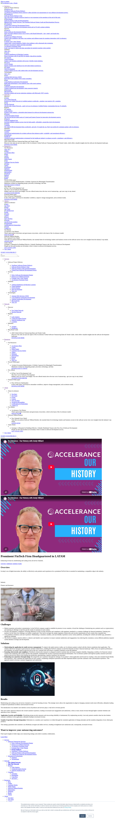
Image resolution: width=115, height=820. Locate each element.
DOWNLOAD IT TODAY (12, 185)
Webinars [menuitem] (10, 791)
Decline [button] (90, 816)
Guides (14, 347)
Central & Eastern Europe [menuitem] (19, 769)
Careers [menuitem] (10, 801)
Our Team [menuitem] (11, 799)
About (6, 201)
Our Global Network (17, 310)
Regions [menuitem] (10, 765)
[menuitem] (16, 749)
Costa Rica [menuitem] (15, 777)
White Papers (15, 349)
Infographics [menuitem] (11, 790)
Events (13, 397)
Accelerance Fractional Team (20, 280)
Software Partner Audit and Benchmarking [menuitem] (24, 753)
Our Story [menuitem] (11, 798)
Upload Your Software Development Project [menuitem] (24, 754)
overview (3, 563)
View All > (7, 51)
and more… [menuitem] (15, 778)
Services (6, 6)
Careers (14, 399)
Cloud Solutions (16, 286)
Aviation (14, 326)
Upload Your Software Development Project (24, 270)
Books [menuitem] (10, 793)
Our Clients (7, 249)
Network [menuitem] (6, 761)
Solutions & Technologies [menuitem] (15, 756)
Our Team (14, 396)
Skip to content (5, 1)
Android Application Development (21, 299)
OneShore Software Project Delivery (22, 265)
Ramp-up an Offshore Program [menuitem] (20, 744)
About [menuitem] (6, 796)
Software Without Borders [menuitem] (15, 788)
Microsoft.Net (15, 301)
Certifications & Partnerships (20, 404)
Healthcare (15, 328)
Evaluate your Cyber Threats (20, 278)
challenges (9, 563)
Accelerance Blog (17, 346)
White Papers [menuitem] (11, 786)
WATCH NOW (8, 235)
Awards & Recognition (18, 402)
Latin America (16, 317)
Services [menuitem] (6, 740)
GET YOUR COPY (10, 247)
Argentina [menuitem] (14, 773)
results (20, 563)
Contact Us (15, 405)
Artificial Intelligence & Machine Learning (24, 284)
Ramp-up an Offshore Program (20, 276)
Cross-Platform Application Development (23, 297)
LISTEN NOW (8, 241)
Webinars (14, 354)
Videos (13, 352)
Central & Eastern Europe (19, 318)
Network (7, 94)
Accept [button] (82, 816)
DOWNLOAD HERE (10, 144)
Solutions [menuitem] (14, 757)
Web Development (17, 289)
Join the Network (16, 312)
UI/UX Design (16, 288)
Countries (14, 321)
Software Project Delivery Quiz (20, 267)
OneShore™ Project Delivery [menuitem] (20, 751)
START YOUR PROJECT (8, 252)
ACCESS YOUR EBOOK (12, 193)
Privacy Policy (67, 807)
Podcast (14, 357)
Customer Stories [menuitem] (13, 785)
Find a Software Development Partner (22, 275)
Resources (7, 146)
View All (14, 291)
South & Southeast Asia (18, 320)
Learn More (4, 737)
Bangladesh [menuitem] (15, 775)
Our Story (14, 394)
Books (13, 359)
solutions (15, 563)
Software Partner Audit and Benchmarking (24, 268)
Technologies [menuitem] (15, 759)
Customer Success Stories (19, 350)
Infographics (15, 355)
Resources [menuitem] (7, 780)
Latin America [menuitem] (16, 767)
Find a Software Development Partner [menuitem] (22, 743)
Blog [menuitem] (9, 782)
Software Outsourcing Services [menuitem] (17, 741)
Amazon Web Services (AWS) (20, 296)
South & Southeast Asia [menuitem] (18, 770)
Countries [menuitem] (10, 772)
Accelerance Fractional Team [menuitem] (20, 746)
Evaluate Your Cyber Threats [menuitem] (20, 748)
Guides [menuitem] (10, 783)
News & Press (16, 400)
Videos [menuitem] (10, 794)
